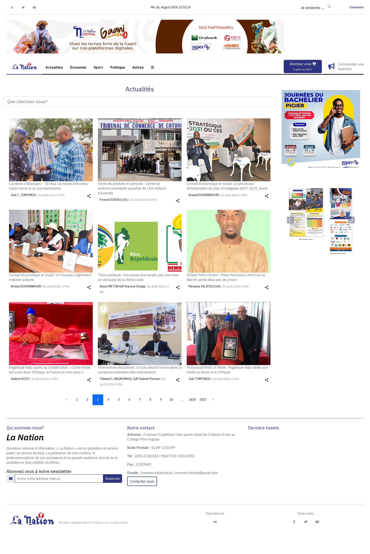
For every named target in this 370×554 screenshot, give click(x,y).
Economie (78, 67)
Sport (98, 67)
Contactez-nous (142, 481)
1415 (202, 400)
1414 (192, 400)
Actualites (54, 67)
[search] (329, 6)
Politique (117, 67)
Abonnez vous (300, 66)
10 (171, 400)
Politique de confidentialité (109, 522)
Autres (138, 67)
